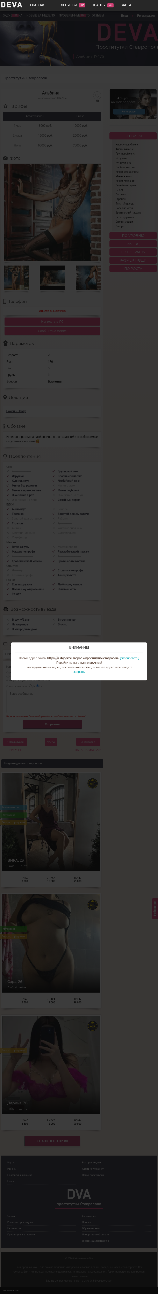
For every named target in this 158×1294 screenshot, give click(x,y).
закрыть (79, 672)
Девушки (69, 5)
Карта (126, 5)
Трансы (99, 5)
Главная (37, 5)
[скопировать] (129, 658)
